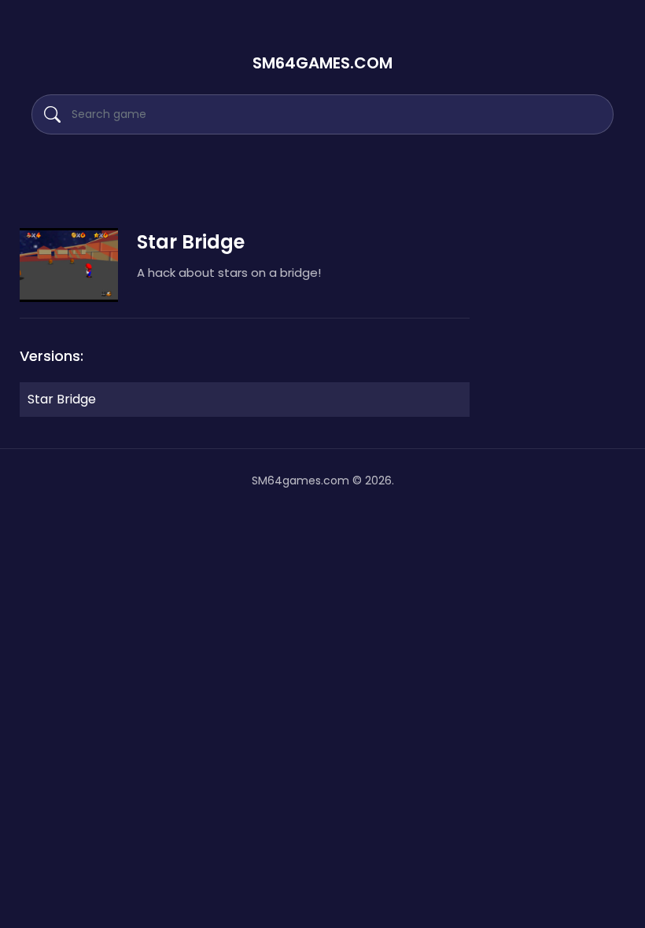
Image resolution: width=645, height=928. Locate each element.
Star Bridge (62, 399)
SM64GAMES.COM (322, 63)
